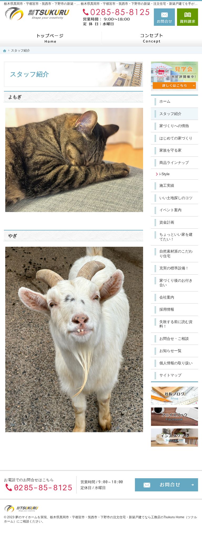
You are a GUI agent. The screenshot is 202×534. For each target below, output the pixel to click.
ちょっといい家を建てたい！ (176, 236)
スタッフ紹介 (170, 114)
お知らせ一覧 (170, 351)
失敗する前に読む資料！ (176, 324)
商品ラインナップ (174, 162)
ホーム (164, 101)
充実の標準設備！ (174, 268)
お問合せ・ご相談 (174, 338)
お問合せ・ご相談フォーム (166, 484)
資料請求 (187, 17)
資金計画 (166, 222)
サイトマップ (170, 375)
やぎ (12, 235)
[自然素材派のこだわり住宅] (151, 38)
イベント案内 (170, 210)
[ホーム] (50, 38)
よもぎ (15, 96)
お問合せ (164, 17)
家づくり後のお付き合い (176, 282)
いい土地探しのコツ (176, 198)
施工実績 (166, 185)
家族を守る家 (170, 150)
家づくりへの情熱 (174, 126)
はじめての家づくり (176, 138)
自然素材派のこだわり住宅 (176, 253)
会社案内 (166, 297)
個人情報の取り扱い (176, 363)
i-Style (164, 174)
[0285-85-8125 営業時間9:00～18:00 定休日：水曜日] (115, 17)
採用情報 (166, 309)
